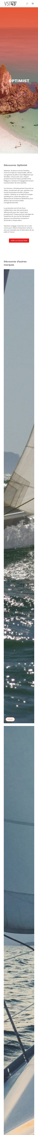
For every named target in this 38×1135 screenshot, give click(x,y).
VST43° (10, 719)
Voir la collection (19, 240)
